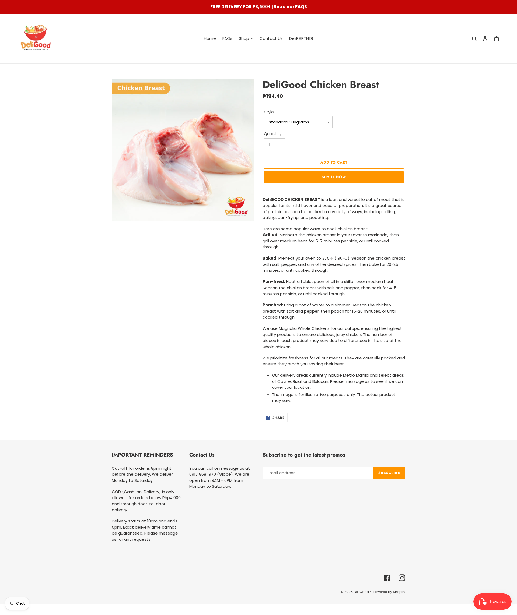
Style (269, 112)
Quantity (272, 133)
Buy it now (334, 176)
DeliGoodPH (363, 591)
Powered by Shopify (389, 591)
